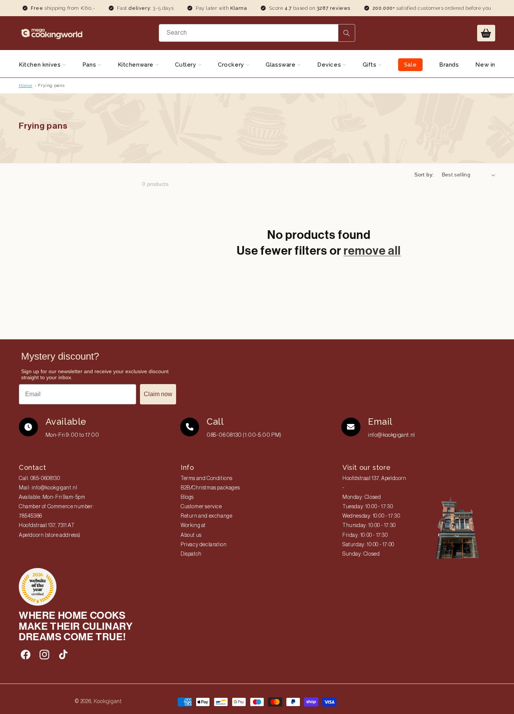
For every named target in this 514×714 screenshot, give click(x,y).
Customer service (201, 506)
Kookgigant (108, 701)
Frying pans (51, 85)
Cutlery (186, 64)
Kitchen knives (40, 64)
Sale (410, 64)
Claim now (158, 394)
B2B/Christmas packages (210, 488)
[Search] (346, 33)
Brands (449, 64)
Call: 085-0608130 (39, 478)
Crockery (232, 64)
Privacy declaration (204, 544)
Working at (193, 525)
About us (191, 535)
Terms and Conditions (207, 478)
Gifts (371, 64)
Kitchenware (136, 64)
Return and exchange (206, 516)
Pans (90, 64)
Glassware (281, 64)
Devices (330, 64)
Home (25, 85)
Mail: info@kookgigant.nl (48, 488)
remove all (372, 251)
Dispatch (191, 554)
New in (485, 64)
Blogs (187, 497)
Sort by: (424, 175)
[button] (486, 33)
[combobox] (257, 32)
